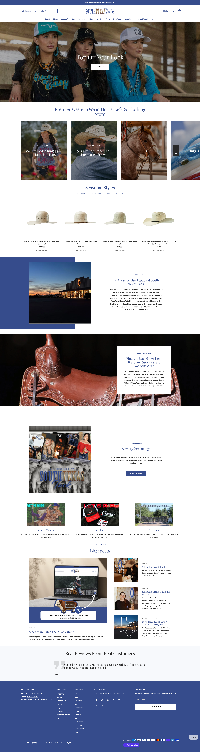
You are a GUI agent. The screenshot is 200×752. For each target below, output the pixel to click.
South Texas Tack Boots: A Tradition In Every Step (154, 623)
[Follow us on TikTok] (96, 705)
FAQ (58, 718)
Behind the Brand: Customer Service (156, 593)
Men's (55, 19)
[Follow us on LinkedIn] (102, 705)
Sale (153, 19)
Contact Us (61, 701)
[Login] (174, 11)
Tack (108, 19)
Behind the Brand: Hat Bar (155, 566)
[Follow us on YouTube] (119, 700)
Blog (58, 708)
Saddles (100, 19)
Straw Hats (81, 193)
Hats (91, 19)
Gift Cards (166, 11)
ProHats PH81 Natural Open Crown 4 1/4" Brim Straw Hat (42, 242)
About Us (32, 627)
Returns (60, 697)
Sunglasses (96, 193)
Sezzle (59, 704)
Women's (64, 19)
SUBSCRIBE (155, 707)
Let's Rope (117, 19)
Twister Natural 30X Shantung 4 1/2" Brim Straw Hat (80, 242)
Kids (73, 19)
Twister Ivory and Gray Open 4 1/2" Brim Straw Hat (119, 242)
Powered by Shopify (68, 743)
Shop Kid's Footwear (100, 67)
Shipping (60, 694)
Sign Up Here (136, 473)
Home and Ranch (141, 19)
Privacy (60, 711)
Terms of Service (63, 715)
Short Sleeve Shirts (115, 193)
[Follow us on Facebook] (96, 700)
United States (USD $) (30, 743)
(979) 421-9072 (32, 697)
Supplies (128, 19)
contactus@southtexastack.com (39, 699)
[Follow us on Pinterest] (114, 700)
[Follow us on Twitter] (102, 700)
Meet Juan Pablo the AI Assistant (51, 632)
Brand (47, 19)
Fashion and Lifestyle (150, 618)
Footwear (82, 19)
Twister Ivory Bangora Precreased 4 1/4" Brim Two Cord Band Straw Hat (158, 242)
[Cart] (178, 11)
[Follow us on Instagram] (108, 700)
